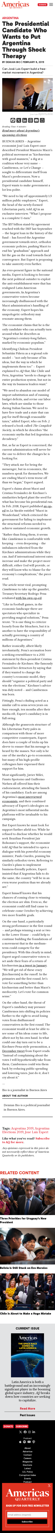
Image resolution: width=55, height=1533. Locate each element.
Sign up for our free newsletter (27, 1505)
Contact (27, 1455)
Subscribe (22, 1426)
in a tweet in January (32, 965)
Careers (27, 1458)
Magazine (27, 1461)
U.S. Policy (27, 1471)
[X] (19, 120)
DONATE (42, 5)
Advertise (27, 1451)
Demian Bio (13, 62)
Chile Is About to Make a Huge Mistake (25, 1313)
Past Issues (27, 1415)
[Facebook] (13, 120)
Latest (27, 1468)
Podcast (27, 1438)
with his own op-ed (29, 598)
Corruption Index (27, 1475)
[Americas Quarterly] (15, 5)
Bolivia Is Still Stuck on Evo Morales (24, 1268)
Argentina (10, 18)
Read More (27, 1408)
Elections (27, 1465)
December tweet (13, 1051)
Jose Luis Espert (36, 1132)
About (27, 1448)
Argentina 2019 (22, 1128)
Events (27, 1478)
